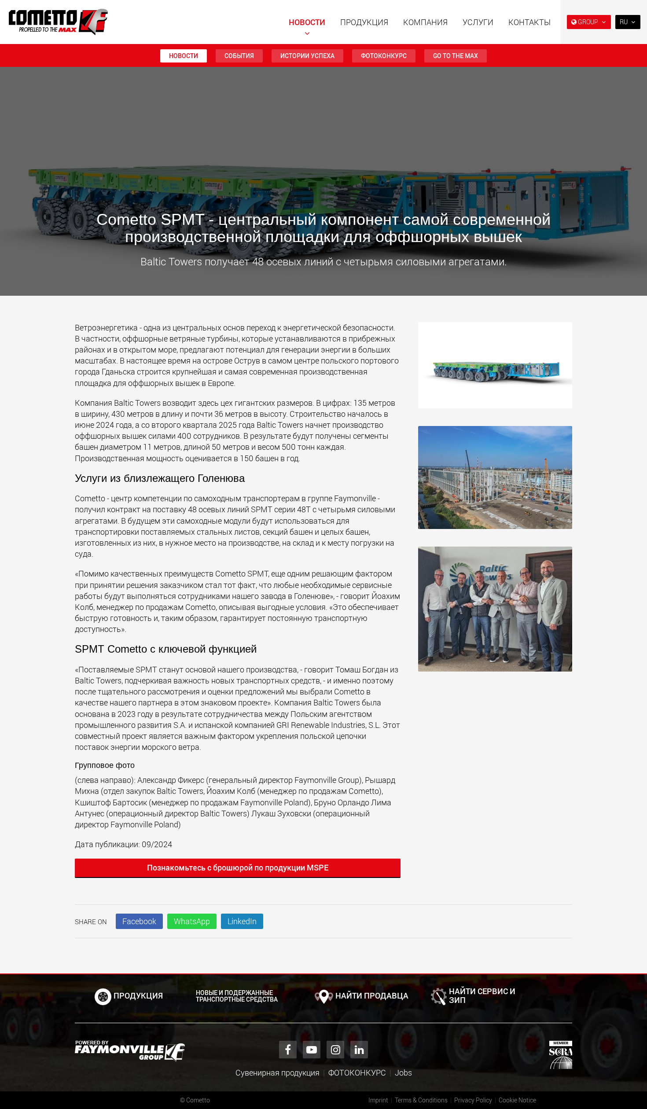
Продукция (364, 22)
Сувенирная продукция (277, 1072)
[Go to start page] (58, 22)
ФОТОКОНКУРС (384, 55)
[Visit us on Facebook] (288, 1049)
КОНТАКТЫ (529, 22)
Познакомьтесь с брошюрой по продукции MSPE (237, 867)
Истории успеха (307, 55)
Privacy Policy (473, 1100)
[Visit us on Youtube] (312, 1049)
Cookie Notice (517, 1100)
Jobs (403, 1072)
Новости (307, 22)
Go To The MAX (455, 55)
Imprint (378, 1100)
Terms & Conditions (421, 1100)
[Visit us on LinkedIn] (359, 1049)
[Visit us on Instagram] (335, 1049)
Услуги (478, 22)
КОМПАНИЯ (425, 22)
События (239, 55)
